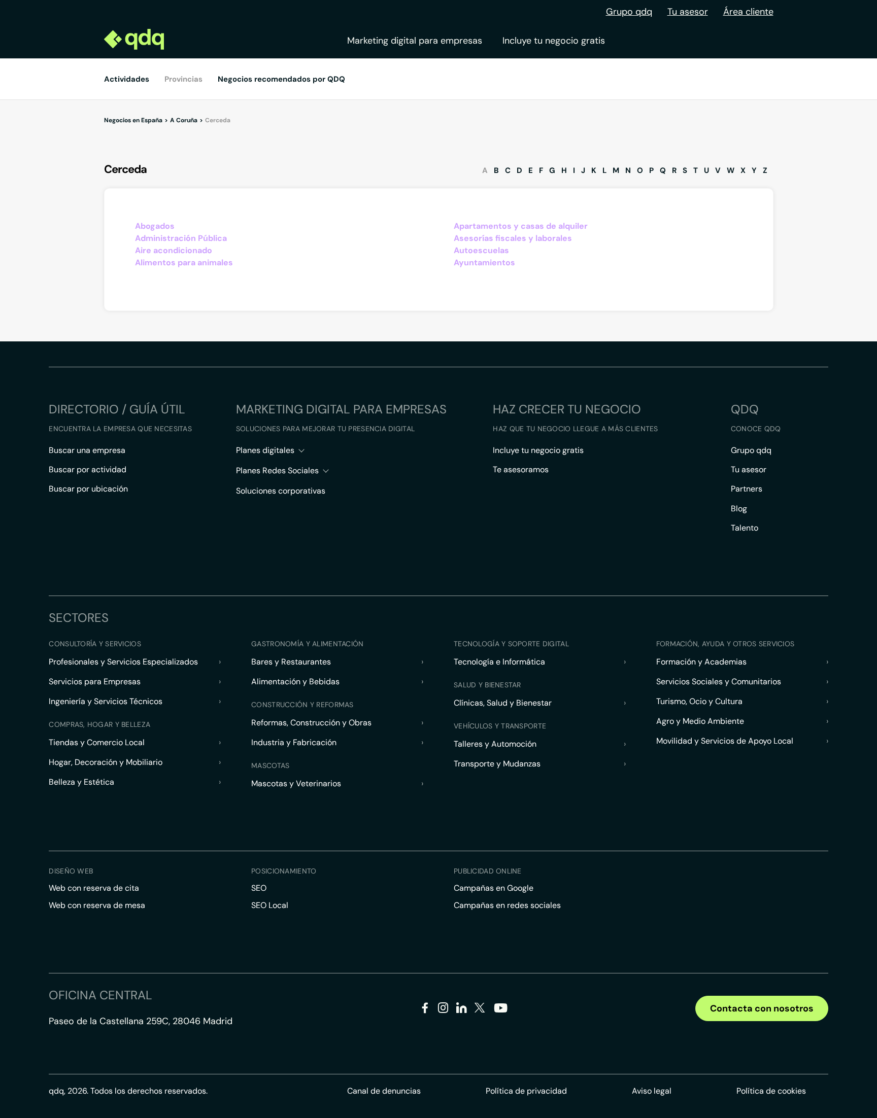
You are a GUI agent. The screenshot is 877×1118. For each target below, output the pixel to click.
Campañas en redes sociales (507, 905)
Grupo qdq (629, 12)
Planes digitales (265, 450)
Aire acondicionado (173, 250)
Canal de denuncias (384, 1091)
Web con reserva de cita (94, 888)
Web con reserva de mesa (97, 905)
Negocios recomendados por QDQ (281, 79)
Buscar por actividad (87, 469)
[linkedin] (461, 1009)
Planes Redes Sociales (277, 470)
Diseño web (71, 871)
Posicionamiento (283, 871)
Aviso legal (651, 1091)
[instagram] (443, 1009)
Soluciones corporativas (280, 490)
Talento (744, 527)
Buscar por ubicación (88, 488)
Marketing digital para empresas (414, 40)
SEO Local (269, 905)
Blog (739, 508)
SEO (258, 888)
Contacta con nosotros (762, 1008)
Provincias (183, 79)
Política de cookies (771, 1091)
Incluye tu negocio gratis (553, 40)
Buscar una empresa (87, 450)
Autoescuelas (481, 250)
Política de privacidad (526, 1091)
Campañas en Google (493, 888)
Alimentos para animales (184, 262)
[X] (480, 1009)
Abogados (155, 226)
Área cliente (748, 12)
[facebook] (425, 1009)
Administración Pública (181, 238)
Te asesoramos (521, 469)
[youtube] (500, 1011)
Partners (746, 488)
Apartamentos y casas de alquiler (521, 226)
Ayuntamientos (484, 262)
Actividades (126, 79)
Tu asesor (687, 12)
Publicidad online (488, 871)
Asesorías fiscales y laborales (513, 238)
